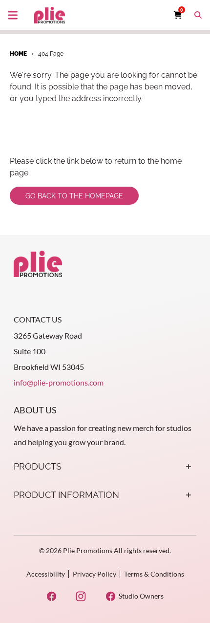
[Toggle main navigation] (13, 15)
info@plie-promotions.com (59, 382)
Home (18, 53)
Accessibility (45, 574)
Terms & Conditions (154, 574)
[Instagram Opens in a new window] (81, 596)
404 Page (50, 53)
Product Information (66, 495)
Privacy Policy (94, 574)
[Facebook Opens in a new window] (51, 596)
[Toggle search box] (198, 15)
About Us (35, 410)
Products (38, 466)
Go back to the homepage (74, 196)
